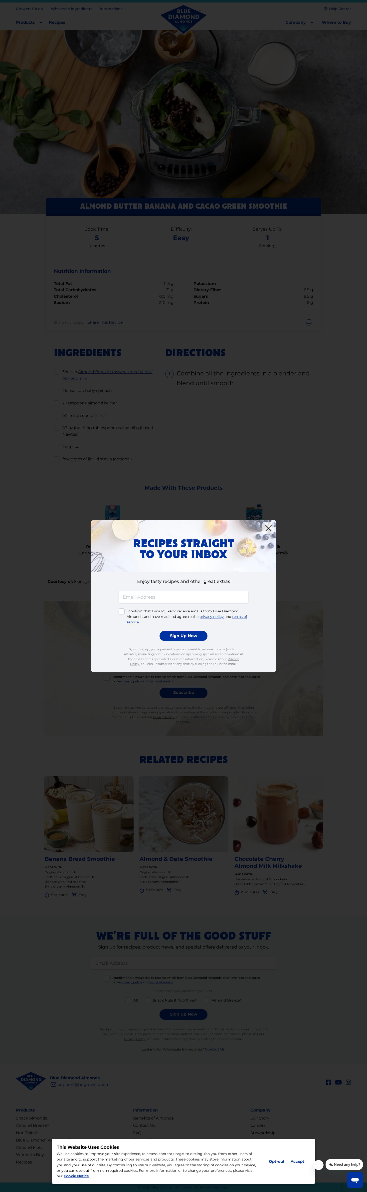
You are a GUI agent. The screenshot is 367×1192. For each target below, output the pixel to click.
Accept (297, 1161)
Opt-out (277, 1161)
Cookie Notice (76, 1176)
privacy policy (211, 616)
